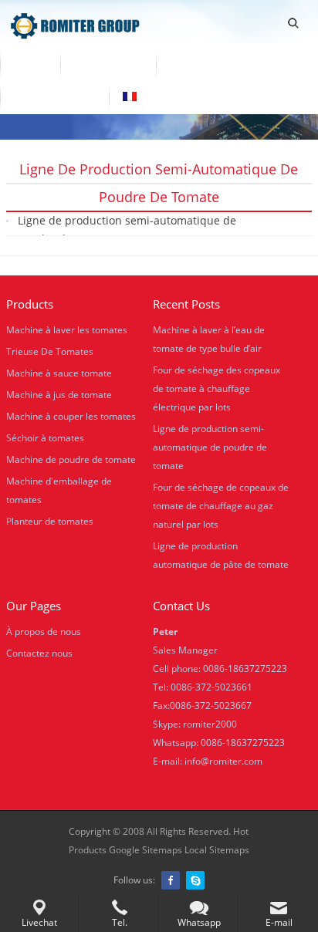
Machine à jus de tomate (59, 394)
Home (30, 64)
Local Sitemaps (216, 849)
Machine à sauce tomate (59, 373)
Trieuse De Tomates (49, 351)
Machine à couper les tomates (71, 416)
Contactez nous (54, 96)
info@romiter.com (223, 761)
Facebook (170, 880)
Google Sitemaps (145, 849)
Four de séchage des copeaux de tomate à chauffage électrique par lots (216, 388)
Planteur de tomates (49, 521)
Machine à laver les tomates (66, 329)
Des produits (108, 64)
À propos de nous (217, 64)
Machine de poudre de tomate (71, 459)
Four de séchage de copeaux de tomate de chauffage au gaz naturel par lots (221, 506)
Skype (195, 880)
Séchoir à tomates (45, 437)
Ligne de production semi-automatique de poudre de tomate (127, 229)
